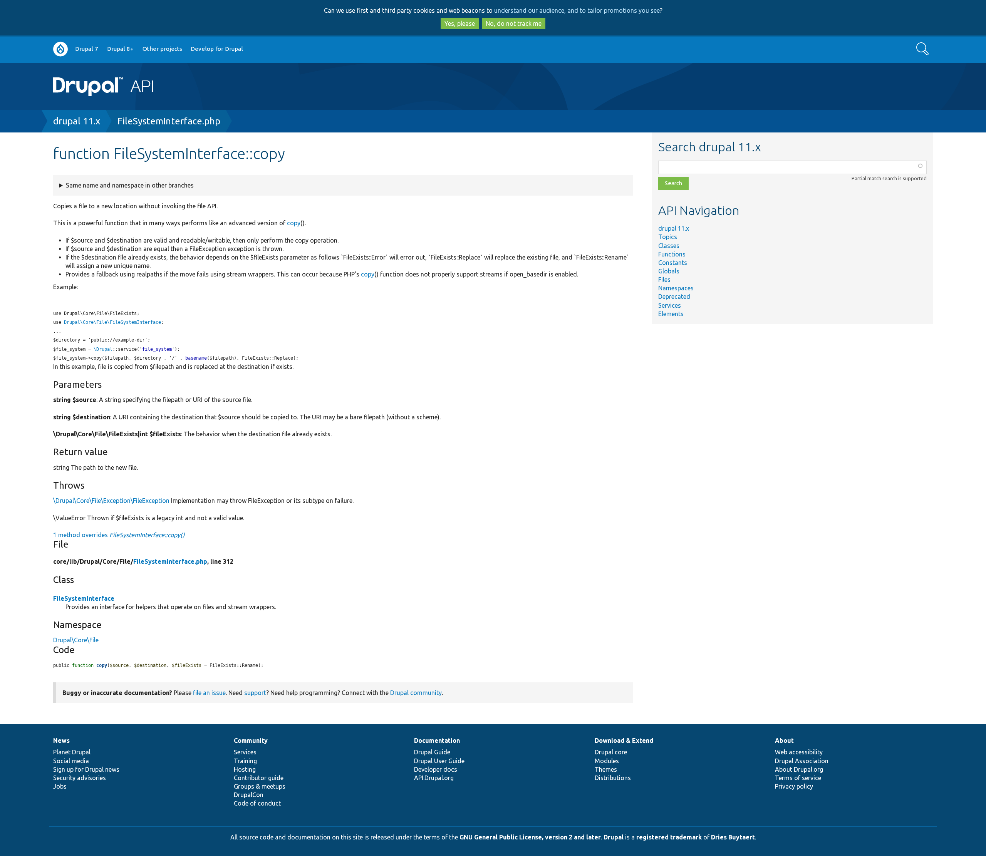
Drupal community (416, 692)
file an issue (209, 692)
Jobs (60, 786)
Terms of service (798, 777)
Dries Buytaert (733, 837)
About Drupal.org (799, 769)
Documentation (437, 740)
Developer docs (435, 769)
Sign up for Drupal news (86, 769)
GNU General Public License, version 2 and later (530, 837)
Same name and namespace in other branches (130, 185)
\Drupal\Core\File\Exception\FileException (111, 500)
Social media (71, 760)
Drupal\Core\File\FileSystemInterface (112, 322)
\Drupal (103, 349)
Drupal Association (801, 760)
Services (669, 305)
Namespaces (676, 288)
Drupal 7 (86, 48)
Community (251, 740)
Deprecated (674, 296)
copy (293, 222)
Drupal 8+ (120, 48)
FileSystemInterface (83, 598)
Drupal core (611, 752)
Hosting (245, 769)
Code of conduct (257, 803)
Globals (668, 271)
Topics (667, 236)
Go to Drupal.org (60, 49)
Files (664, 279)
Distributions (613, 777)
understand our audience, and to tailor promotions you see (577, 10)
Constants (672, 262)
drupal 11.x (76, 121)
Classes (668, 245)
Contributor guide (258, 777)
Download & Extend (624, 740)
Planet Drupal (72, 752)
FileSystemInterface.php (168, 121)
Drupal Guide (432, 752)
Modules (607, 760)
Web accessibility (799, 752)
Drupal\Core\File (76, 640)
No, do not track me (514, 23)
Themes (606, 769)
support (255, 692)
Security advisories (79, 777)
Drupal (614, 837)
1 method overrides (118, 534)
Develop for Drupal (217, 48)
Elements (671, 313)
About (784, 740)
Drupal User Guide (439, 760)
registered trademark (669, 837)
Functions (672, 254)
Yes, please (459, 23)
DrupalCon (248, 794)
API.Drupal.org (434, 777)
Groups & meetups (259, 786)
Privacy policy (794, 786)
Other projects (162, 48)
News (61, 740)
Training (245, 760)
